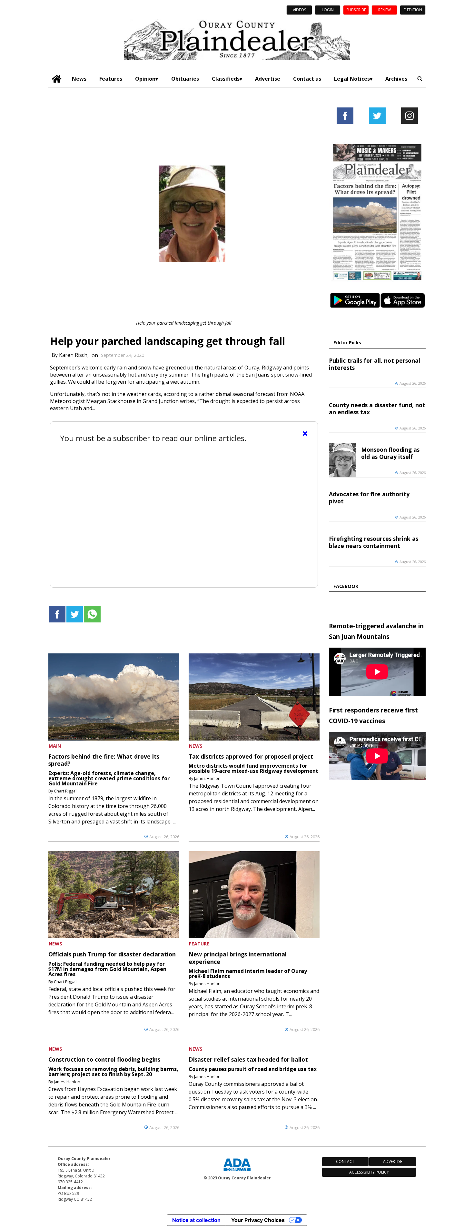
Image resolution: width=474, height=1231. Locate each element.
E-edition (413, 10)
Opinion (145, 78)
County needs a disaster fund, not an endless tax (377, 408)
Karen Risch (73, 355)
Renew (384, 10)
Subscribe (356, 10)
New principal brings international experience (238, 957)
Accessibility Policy (369, 1172)
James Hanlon (207, 778)
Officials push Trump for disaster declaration (112, 954)
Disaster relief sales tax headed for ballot (248, 1059)
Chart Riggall (65, 791)
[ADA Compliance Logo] (237, 1171)
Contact (345, 1161)
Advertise (267, 78)
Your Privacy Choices (258, 1220)
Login (328, 10)
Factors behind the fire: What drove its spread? (103, 759)
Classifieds (226, 78)
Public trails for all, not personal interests (374, 364)
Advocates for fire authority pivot (369, 497)
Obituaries (185, 78)
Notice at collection (196, 1220)
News (79, 78)
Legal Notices (352, 78)
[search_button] (420, 79)
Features (110, 78)
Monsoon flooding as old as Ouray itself (390, 453)
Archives (396, 78)
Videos (299, 10)
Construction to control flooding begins (104, 1059)
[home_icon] (57, 79)
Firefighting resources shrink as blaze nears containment (373, 542)
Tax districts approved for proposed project (251, 756)
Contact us (307, 78)
